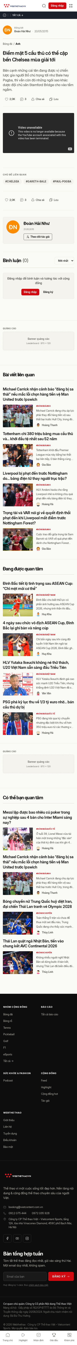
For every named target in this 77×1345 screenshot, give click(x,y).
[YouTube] (17, 1238)
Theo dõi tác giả (39, 236)
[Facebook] (7, 1238)
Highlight (46, 1087)
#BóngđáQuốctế (45, 714)
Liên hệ (7, 1126)
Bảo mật (8, 1146)
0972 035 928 (40, 1213)
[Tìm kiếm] (44, 5)
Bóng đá (7, 43)
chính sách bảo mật (38, 1285)
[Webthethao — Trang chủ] (14, 6)
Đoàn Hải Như (22, 31)
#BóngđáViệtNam (45, 595)
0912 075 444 (17, 1213)
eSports (7, 1054)
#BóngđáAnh (43, 406)
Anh (18, 43)
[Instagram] (27, 1238)
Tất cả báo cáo (49, 1014)
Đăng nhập (57, 5)
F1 (4, 1047)
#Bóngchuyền (44, 913)
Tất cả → (17, 15)
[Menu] (71, 5)
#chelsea (12, 181)
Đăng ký (48, 292)
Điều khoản (9, 1140)
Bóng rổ (7, 1021)
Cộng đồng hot (49, 1093)
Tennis (7, 1027)
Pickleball (9, 1034)
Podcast (8, 1080)
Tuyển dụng (10, 1133)
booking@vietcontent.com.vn (26, 1207)
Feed (44, 1080)
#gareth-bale (36, 181)
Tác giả (45, 1100)
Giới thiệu (8, 1120)
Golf (5, 1041)
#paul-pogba (62, 181)
